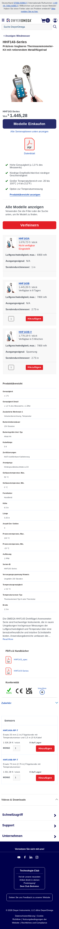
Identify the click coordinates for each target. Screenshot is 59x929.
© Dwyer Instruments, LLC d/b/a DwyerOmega (29, 910)
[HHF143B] (11, 287)
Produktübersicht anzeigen (25, 194)
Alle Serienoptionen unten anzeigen (29, 131)
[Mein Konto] (55, 20)
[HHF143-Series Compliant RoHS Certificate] (9, 690)
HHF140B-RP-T (10, 760)
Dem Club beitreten (29, 886)
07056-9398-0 (20, 3)
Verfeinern (29, 225)
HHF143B (24, 283)
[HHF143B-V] (11, 336)
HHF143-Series (20, 671)
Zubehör (6, 703)
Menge (6, 748)
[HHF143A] (11, 242)
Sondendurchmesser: (18, 267)
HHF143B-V (25, 332)
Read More (8, 639)
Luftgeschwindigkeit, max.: (21, 255)
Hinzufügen (34, 318)
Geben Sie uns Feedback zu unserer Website (29, 897)
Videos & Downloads (13, 800)
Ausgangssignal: (15, 261)
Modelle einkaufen (29, 124)
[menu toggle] (3, 20)
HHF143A (24, 238)
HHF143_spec (20, 659)
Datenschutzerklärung (25, 916)
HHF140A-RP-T (10, 730)
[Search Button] (55, 27)
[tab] (29, 662)
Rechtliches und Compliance (34, 923)
